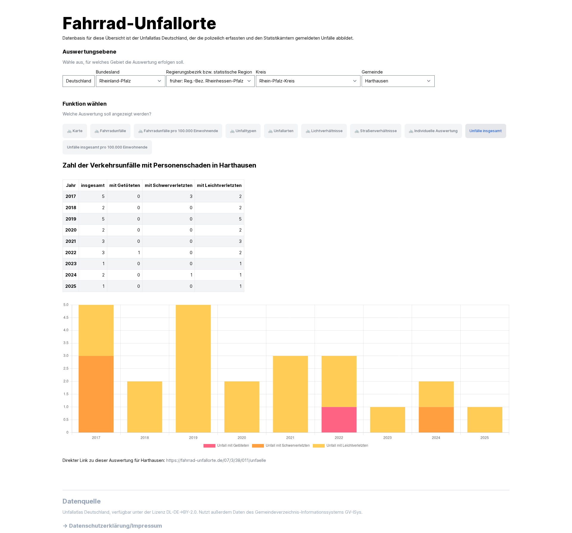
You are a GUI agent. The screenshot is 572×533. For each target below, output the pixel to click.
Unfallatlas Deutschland (163, 38)
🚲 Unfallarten (280, 131)
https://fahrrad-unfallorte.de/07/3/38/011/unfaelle (216, 460)
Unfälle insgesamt (486, 131)
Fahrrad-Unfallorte (139, 23)
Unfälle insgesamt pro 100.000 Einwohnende (107, 147)
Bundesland (107, 72)
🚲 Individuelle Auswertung (433, 131)
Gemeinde (372, 72)
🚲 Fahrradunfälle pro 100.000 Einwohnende (178, 131)
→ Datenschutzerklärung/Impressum (112, 525)
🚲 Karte (75, 131)
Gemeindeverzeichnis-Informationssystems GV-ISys (308, 512)
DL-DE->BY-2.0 (182, 512)
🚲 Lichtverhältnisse (324, 131)
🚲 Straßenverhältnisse (376, 131)
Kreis (261, 72)
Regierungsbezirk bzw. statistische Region (209, 72)
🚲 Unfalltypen (243, 131)
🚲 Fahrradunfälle (110, 131)
